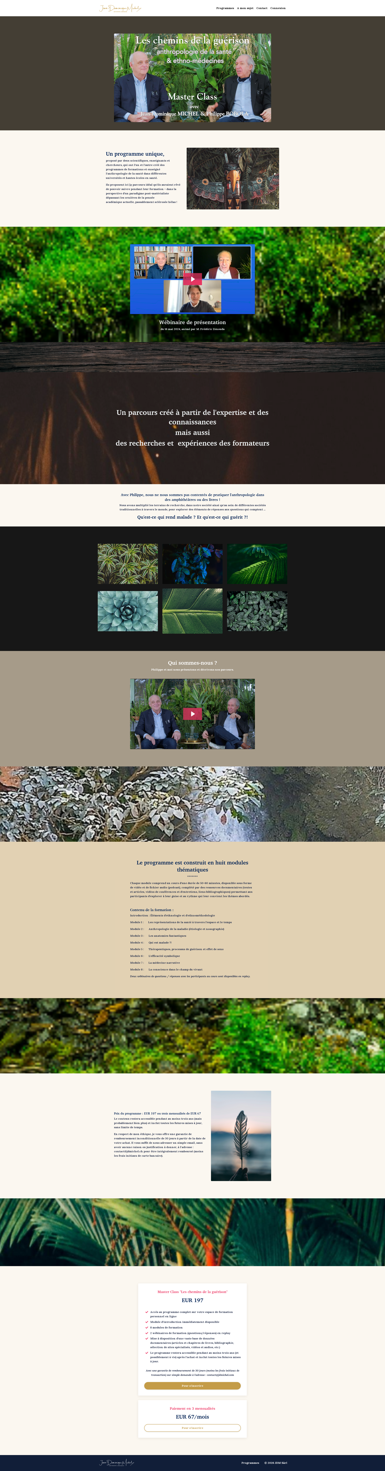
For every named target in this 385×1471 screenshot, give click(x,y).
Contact (261, 8)
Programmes (225, 8)
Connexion (278, 8)
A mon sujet (245, 8)
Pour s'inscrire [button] (192, 1385)
